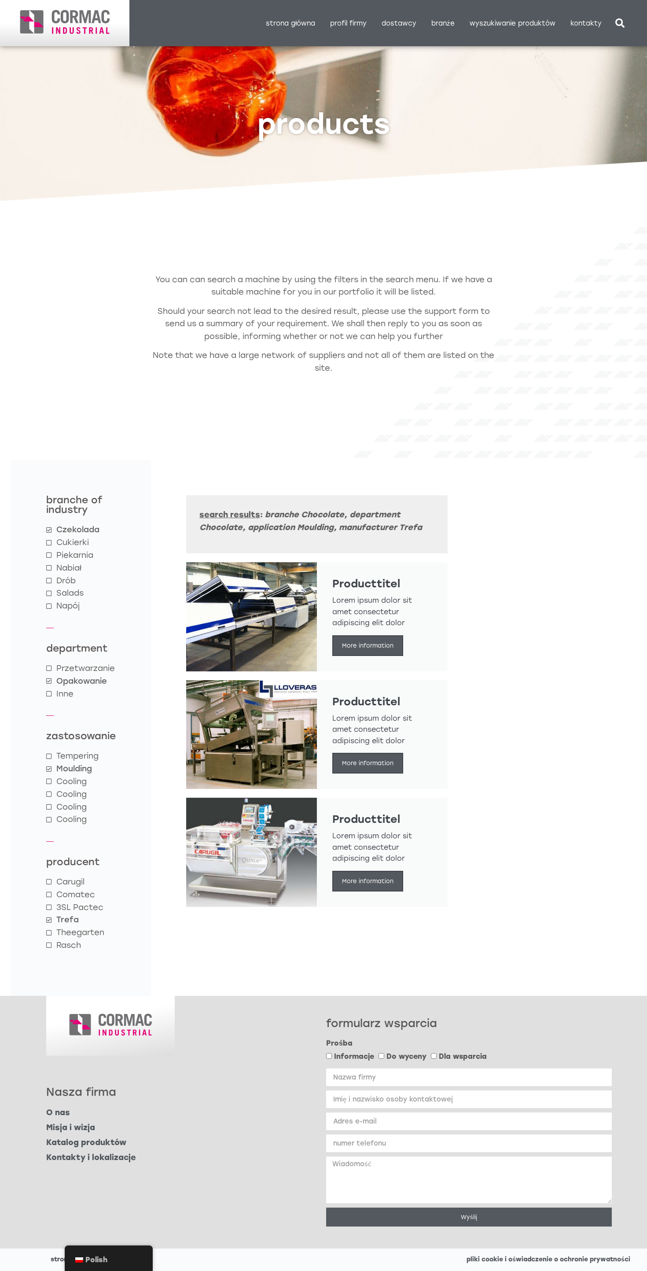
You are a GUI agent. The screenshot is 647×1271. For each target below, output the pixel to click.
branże (443, 23)
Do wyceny (406, 1057)
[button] (620, 23)
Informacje (354, 1057)
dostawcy (399, 23)
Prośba (339, 1043)
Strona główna (290, 23)
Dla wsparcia (463, 1057)
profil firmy (348, 23)
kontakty (586, 23)
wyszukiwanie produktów (512, 23)
